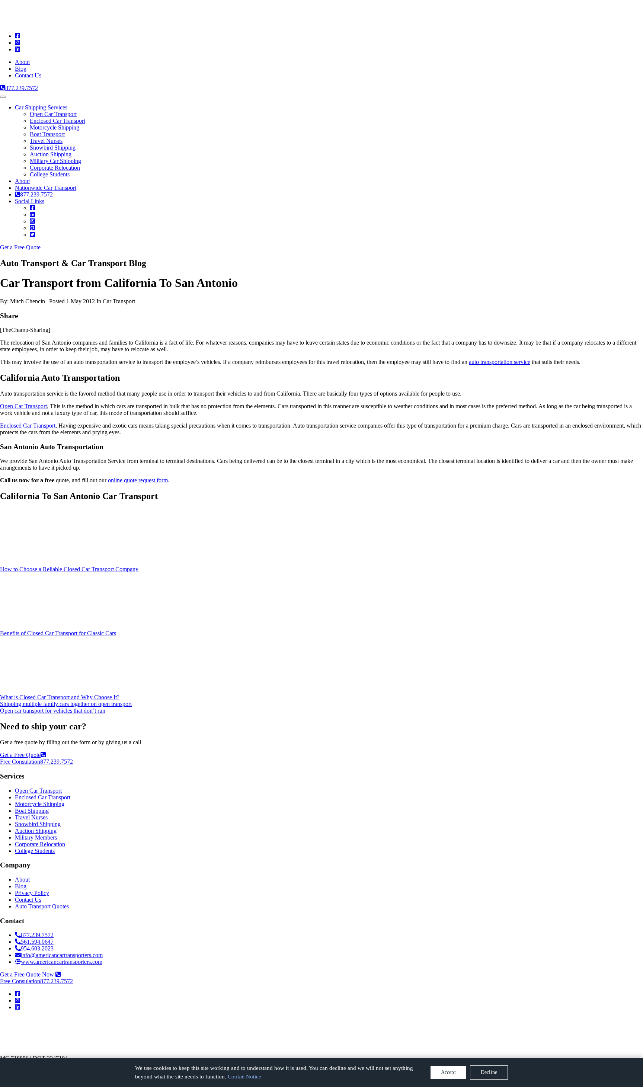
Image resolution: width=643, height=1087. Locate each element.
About (22, 62)
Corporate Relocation (55, 167)
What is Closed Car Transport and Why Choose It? (59, 697)
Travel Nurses (46, 141)
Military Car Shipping (55, 161)
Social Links (29, 201)
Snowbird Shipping (53, 147)
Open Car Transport (53, 114)
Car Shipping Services (41, 107)
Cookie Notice (244, 1077)
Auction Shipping (50, 154)
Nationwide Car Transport (45, 188)
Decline (489, 1072)
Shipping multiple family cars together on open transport (66, 704)
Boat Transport (47, 134)
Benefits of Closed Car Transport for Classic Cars (58, 633)
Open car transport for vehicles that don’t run (52, 710)
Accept (448, 1072)
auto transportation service (499, 362)
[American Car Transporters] (80, 23)
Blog (20, 68)
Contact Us (28, 75)
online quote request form (138, 480)
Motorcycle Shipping (54, 127)
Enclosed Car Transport (57, 121)
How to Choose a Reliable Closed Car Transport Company (69, 569)
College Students (50, 174)
